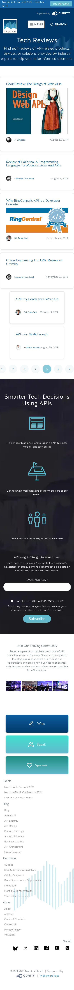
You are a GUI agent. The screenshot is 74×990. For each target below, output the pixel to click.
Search (60, 24)
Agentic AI (10, 815)
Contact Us (10, 924)
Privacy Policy (12, 929)
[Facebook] (46, 948)
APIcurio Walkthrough (31, 334)
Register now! (61, 3)
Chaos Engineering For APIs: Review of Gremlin (34, 262)
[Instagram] (67, 948)
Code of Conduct (14, 919)
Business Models (14, 841)
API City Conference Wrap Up (37, 299)
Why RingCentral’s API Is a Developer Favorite (33, 202)
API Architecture (13, 846)
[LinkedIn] (36, 948)
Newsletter (10, 885)
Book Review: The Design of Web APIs (34, 84)
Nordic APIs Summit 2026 (19, 787)
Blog (7, 810)
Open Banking (12, 852)
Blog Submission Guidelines (20, 870)
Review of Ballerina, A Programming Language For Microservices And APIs (33, 163)
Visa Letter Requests (16, 896)
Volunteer (9, 934)
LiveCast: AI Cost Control (18, 797)
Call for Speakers (14, 875)
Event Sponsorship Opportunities (23, 880)
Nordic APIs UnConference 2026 (23, 792)
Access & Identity (14, 836)
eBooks (8, 864)
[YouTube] (57, 948)
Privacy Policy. (55, 610)
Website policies (49, 975)
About (7, 908)
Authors (8, 914)
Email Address (37, 579)
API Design (10, 826)
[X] (15, 948)
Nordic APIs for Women (18, 890)
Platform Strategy (14, 831)
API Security (11, 820)
